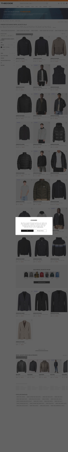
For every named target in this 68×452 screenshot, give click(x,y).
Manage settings (40, 231)
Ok (27, 230)
